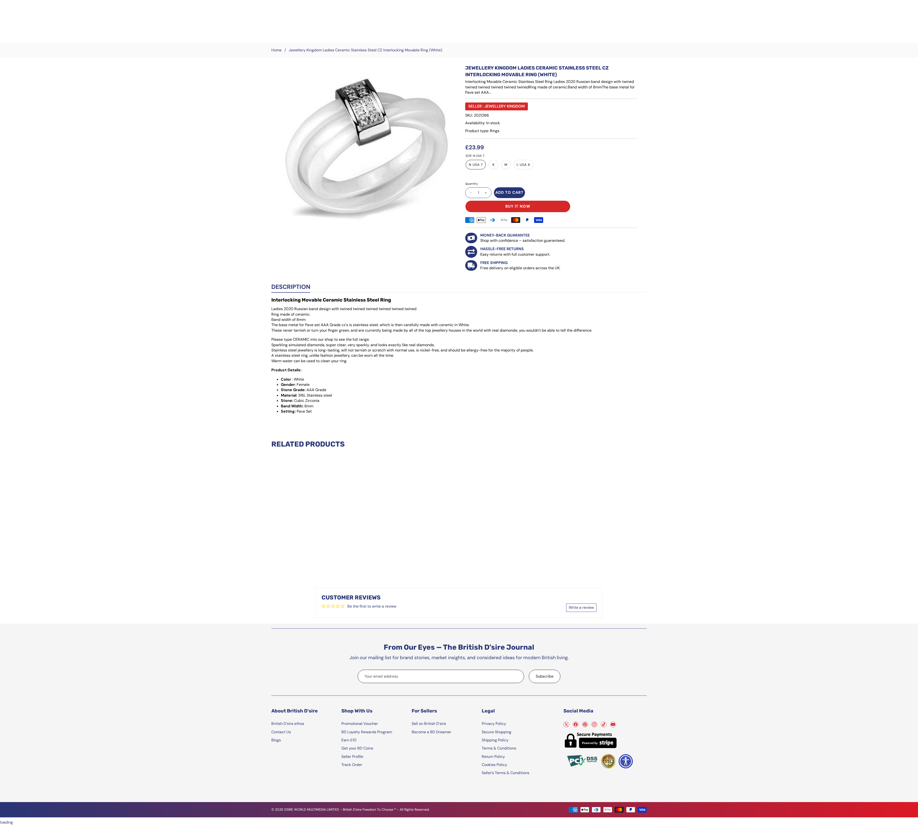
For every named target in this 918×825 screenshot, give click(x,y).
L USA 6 (523, 164)
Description (290, 287)
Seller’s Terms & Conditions (505, 772)
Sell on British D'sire (429, 723)
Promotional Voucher (359, 723)
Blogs (276, 740)
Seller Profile (352, 756)
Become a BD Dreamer (431, 731)
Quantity (471, 184)
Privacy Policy (494, 723)
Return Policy (493, 756)
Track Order (351, 764)
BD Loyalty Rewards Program (366, 731)
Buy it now (517, 206)
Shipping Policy (495, 740)
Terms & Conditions (499, 748)
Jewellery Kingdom (505, 106)
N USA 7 (476, 164)
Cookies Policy (494, 764)
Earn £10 (348, 740)
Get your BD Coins (357, 748)
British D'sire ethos (287, 723)
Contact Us (281, 731)
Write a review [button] (581, 607)
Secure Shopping (496, 731)
